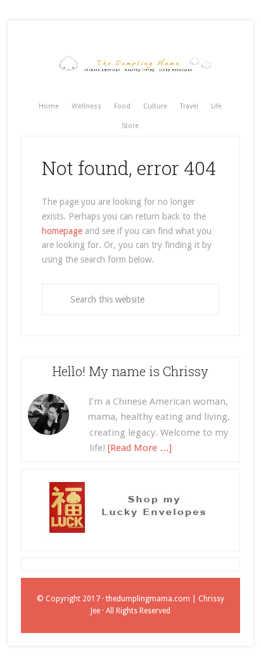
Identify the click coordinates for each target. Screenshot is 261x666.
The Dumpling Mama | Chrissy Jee (130, 64)
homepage (62, 231)
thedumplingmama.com (148, 598)
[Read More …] (140, 448)
